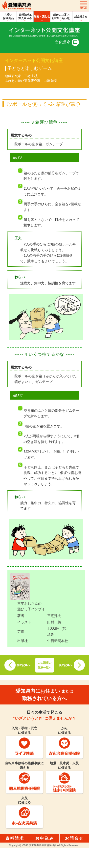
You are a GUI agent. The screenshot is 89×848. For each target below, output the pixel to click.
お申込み (44, 838)
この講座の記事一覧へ (44, 665)
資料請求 (14, 838)
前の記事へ (23, 665)
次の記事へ (65, 665)
